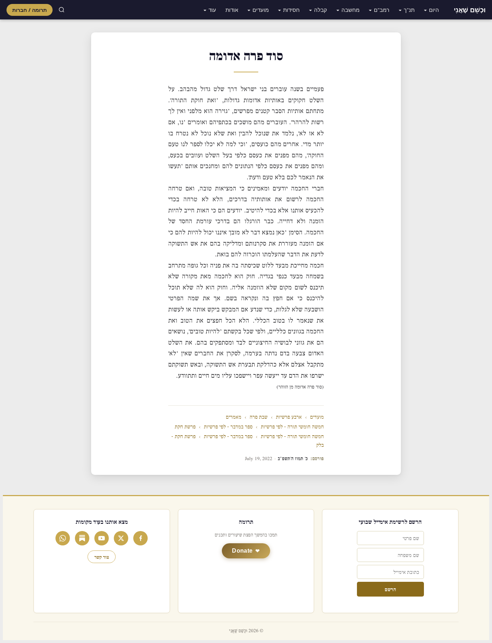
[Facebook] (140, 538)
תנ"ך (409, 9)
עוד (212, 9)
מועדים (260, 9)
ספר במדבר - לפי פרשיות (228, 427)
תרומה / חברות (29, 9)
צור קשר (101, 556)
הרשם (390, 589)
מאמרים (233, 417)
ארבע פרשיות (289, 417)
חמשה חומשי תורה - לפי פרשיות (292, 427)
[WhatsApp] (62, 538)
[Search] (61, 9)
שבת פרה (259, 417)
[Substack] (82, 538)
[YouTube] (101, 538)
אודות (231, 9)
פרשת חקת (185, 427)
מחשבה (350, 9)
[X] (121, 538)
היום (434, 9)
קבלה (320, 9)
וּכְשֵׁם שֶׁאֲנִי (470, 9)
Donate (242, 551)
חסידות (291, 9)
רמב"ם (381, 9)
